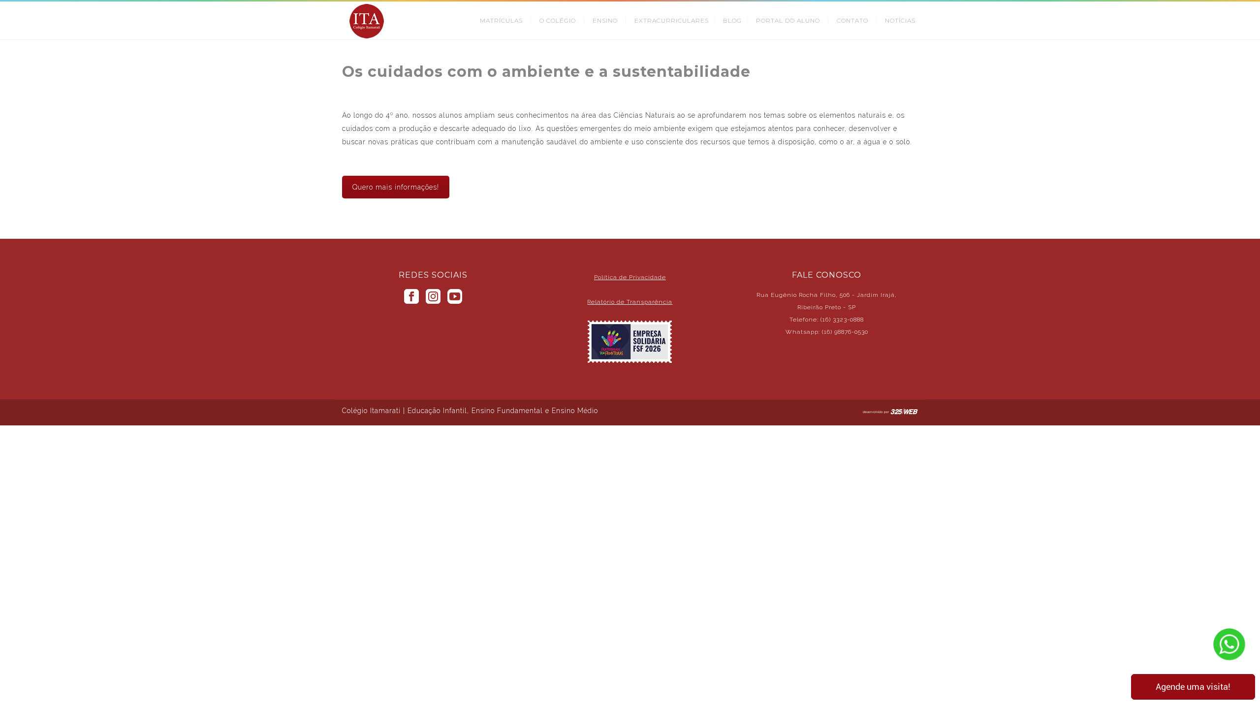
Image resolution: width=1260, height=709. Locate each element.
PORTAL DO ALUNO (788, 20)
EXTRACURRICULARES (671, 20)
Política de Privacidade (630, 277)
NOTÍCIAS (900, 20)
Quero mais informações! (395, 187)
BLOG (732, 20)
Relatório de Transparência (629, 301)
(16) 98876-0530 (845, 331)
